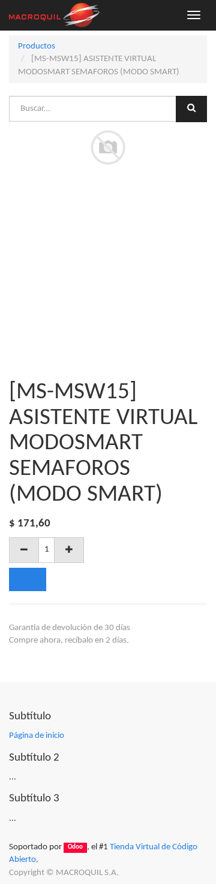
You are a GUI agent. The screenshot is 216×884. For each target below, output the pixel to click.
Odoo (75, 847)
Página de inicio (36, 735)
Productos (36, 46)
